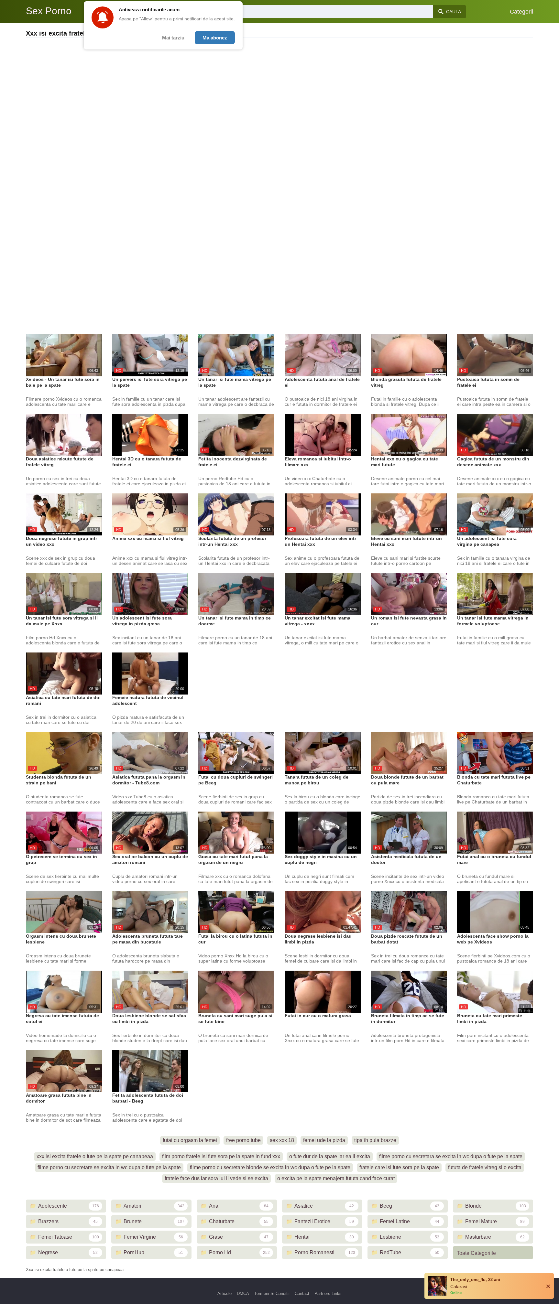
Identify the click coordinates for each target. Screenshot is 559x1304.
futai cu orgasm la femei (190, 1140)
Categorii (521, 11)
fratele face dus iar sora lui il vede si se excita (216, 1178)
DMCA (243, 1293)
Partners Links (328, 1293)
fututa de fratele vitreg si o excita (484, 1167)
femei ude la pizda (324, 1140)
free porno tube (243, 1140)
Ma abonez (215, 37)
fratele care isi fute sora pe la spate (399, 1167)
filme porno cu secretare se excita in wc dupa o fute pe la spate (109, 1167)
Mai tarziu (173, 37)
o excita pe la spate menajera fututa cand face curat (336, 1178)
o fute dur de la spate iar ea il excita (329, 1156)
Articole (224, 1293)
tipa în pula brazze (375, 1140)
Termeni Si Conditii (272, 1293)
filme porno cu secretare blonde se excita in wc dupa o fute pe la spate (270, 1167)
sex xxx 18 (282, 1140)
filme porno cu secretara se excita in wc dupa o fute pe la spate (450, 1156)
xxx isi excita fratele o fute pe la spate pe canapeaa (95, 1156)
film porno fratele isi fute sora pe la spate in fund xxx (221, 1156)
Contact (302, 1293)
